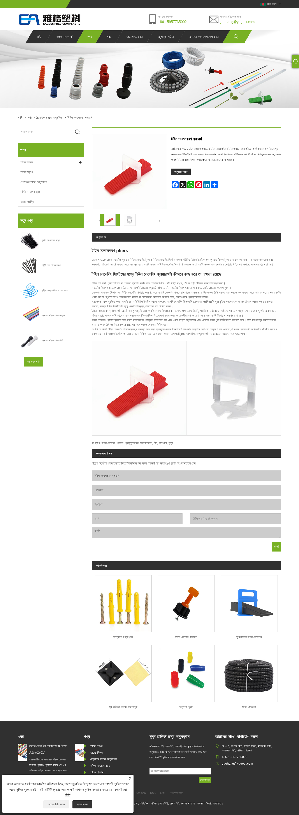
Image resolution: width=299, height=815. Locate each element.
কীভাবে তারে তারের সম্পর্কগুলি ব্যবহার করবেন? (57, 746)
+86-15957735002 (172, 22)
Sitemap (141, 793)
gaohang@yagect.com (237, 22)
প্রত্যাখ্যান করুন (56, 804)
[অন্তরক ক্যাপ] (186, 672)
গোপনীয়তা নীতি (176, 793)
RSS (153, 793)
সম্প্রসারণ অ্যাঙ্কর (123, 637)
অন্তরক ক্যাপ (186, 707)
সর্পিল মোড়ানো (249, 707)
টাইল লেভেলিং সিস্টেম (186, 637)
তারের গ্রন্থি (27, 201)
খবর (109, 37)
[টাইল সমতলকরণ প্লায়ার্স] (110, 220)
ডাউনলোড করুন (134, 37)
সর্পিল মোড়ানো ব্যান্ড (30, 192)
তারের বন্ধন (27, 162)
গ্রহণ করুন (82, 804)
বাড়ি (39, 37)
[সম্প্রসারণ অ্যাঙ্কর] (123, 602)
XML (162, 793)
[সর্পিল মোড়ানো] (249, 672)
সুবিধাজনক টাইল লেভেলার (249, 637)
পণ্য (90, 37)
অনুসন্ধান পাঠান (166, 37)
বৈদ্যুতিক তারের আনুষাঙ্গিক (49, 117)
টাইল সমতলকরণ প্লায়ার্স (80, 117)
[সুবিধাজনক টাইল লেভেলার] (249, 602)
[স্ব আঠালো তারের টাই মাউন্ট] (123, 672)
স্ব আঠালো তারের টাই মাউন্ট (123, 707)
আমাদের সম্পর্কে (64, 37)
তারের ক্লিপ (27, 172)
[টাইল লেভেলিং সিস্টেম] (186, 602)
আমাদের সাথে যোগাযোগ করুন (203, 37)
